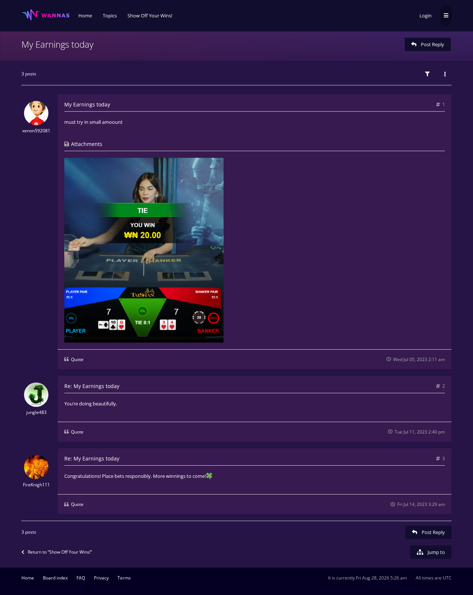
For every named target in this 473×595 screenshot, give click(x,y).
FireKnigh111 (36, 485)
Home (27, 578)
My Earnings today (57, 44)
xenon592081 (36, 130)
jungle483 (36, 412)
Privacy (101, 578)
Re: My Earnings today (91, 386)
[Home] (45, 15)
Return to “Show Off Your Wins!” (60, 552)
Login (425, 15)
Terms (124, 578)
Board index (55, 578)
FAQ (80, 578)
